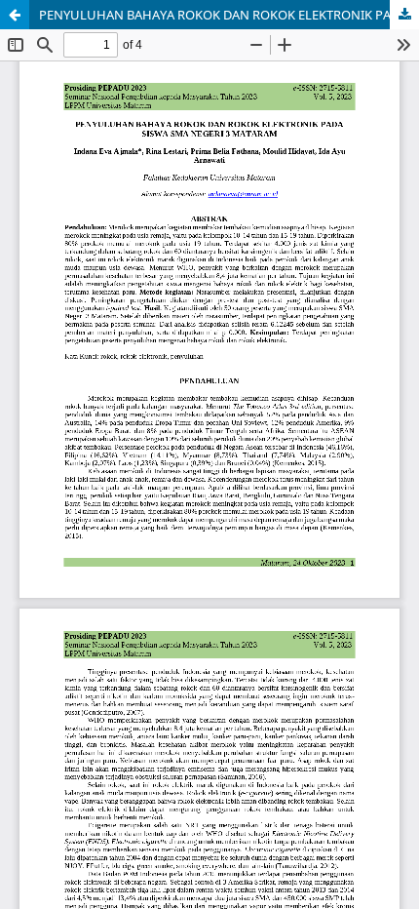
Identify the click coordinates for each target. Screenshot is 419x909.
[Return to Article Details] (14, 14)
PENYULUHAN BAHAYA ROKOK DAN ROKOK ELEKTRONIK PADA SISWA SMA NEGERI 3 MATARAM (229, 14)
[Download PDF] (404, 14)
